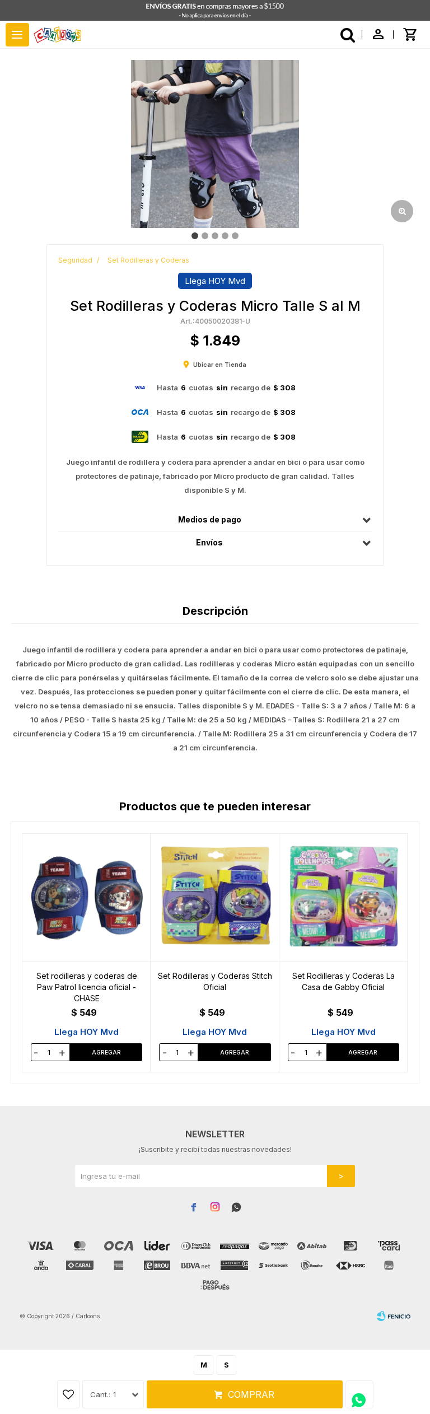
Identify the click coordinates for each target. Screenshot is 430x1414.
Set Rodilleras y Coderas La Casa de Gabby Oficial (343, 981)
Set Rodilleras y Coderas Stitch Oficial (215, 981)
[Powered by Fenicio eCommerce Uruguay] (393, 1316)
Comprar (251, 1394)
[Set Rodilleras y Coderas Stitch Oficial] (215, 897)
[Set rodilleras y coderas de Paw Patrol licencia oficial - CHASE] (86, 897)
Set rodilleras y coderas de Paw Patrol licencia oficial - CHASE (86, 987)
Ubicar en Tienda (219, 364)
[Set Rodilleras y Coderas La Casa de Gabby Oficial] (343, 897)
